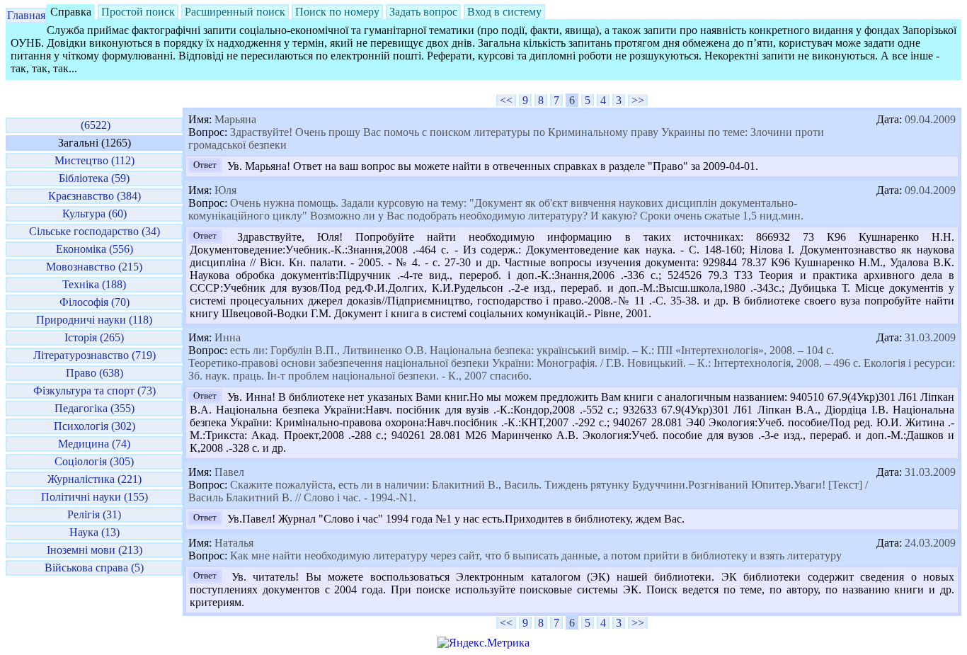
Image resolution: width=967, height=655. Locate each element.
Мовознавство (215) (94, 267)
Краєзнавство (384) (94, 196)
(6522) (94, 125)
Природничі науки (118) (94, 320)
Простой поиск (138, 12)
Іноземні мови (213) (94, 550)
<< (506, 100)
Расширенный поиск (235, 12)
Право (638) (94, 373)
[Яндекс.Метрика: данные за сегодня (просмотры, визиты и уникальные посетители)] (483, 643)
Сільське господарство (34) (94, 231)
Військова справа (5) (94, 568)
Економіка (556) (94, 249)
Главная (26, 15)
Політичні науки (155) (94, 497)
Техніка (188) (94, 284)
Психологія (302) (94, 426)
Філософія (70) (94, 302)
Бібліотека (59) (94, 178)
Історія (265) (94, 337)
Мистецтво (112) (95, 160)
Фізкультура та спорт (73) (94, 391)
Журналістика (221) (94, 479)
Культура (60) (94, 213)
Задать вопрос (423, 12)
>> (637, 100)
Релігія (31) (94, 514)
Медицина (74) (94, 444)
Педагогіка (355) (95, 408)
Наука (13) (94, 532)
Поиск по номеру (337, 12)
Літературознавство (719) (94, 355)
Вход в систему (504, 12)
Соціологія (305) (94, 461)
